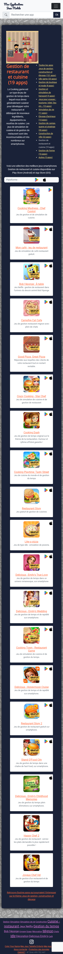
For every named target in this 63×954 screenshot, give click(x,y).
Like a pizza (31, 541)
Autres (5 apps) (46, 157)
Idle (13, 936)
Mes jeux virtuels (51, 946)
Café (51, 936)
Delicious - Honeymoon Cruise (32, 687)
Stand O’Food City (31, 759)
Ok (56, 14)
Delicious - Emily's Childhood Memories (31, 798)
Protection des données (39, 949)
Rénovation (37, 931)
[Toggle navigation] (55, 6)
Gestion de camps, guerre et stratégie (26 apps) (47, 126)
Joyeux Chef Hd (31, 875)
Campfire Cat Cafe (31, 320)
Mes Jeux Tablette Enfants (31, 946)
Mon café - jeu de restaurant (31, 247)
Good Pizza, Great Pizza (31, 356)
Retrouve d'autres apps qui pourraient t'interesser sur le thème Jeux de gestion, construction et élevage (31, 896)
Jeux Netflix (26, 926)
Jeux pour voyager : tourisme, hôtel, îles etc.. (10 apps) (47, 102)
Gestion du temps (46, 926)
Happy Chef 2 (31, 835)
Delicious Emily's (38, 936)
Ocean (29, 931)
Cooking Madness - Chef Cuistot (31, 210)
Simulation (15, 921)
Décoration (22, 936)
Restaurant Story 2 (31, 723)
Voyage (22, 931)
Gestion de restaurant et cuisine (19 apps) (46, 143)
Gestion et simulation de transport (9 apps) (47, 92)
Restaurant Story (31, 508)
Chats (56, 931)
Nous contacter (20, 949)
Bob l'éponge (11, 931)
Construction (41, 921)
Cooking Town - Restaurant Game (31, 649)
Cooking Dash (32, 432)
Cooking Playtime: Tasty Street (31, 472)
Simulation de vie (27, 921)
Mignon (48, 931)
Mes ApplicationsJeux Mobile (13, 6)
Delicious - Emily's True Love (32, 574)
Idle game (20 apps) (48, 79)
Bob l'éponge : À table (31, 284)
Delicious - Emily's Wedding (31, 611)
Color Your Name (12, 946)
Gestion (6, 921)
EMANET (21, 952)
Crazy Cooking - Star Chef (31, 396)
